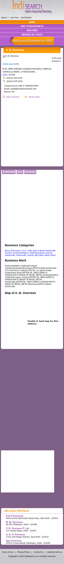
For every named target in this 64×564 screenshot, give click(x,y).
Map (19, 172)
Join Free (14, 17)
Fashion (8, 253)
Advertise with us (54, 552)
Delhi (5, 75)
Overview (9, 172)
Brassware (16, 251)
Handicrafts (10, 255)
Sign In (4, 17)
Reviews (30, 172)
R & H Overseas (14, 516)
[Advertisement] (32, 132)
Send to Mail (34, 97)
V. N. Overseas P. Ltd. (18, 528)
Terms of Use (8, 552)
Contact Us (38, 552)
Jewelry (30, 255)
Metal (47, 255)
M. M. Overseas (14, 522)
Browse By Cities (32, 34)
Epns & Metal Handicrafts (44, 251)
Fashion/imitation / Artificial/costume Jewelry (32, 253)
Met (36, 255)
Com (23, 251)
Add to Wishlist (12, 97)
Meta (41, 255)
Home (32, 22)
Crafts (29, 251)
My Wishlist (26, 17)
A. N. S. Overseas (15, 534)
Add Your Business (32, 26)
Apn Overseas (14, 540)
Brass (7, 251)
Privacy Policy (23, 552)
